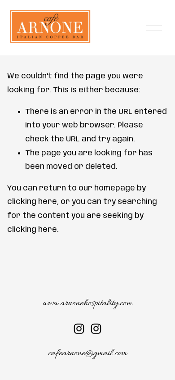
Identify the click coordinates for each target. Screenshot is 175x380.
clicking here (32, 202)
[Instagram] (79, 328)
